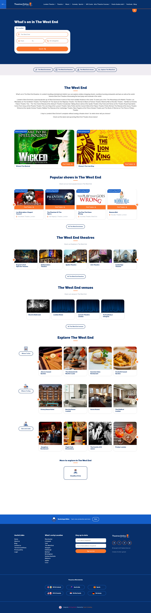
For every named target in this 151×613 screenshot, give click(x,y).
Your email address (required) (69, 302)
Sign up (75, 322)
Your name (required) (67, 311)
